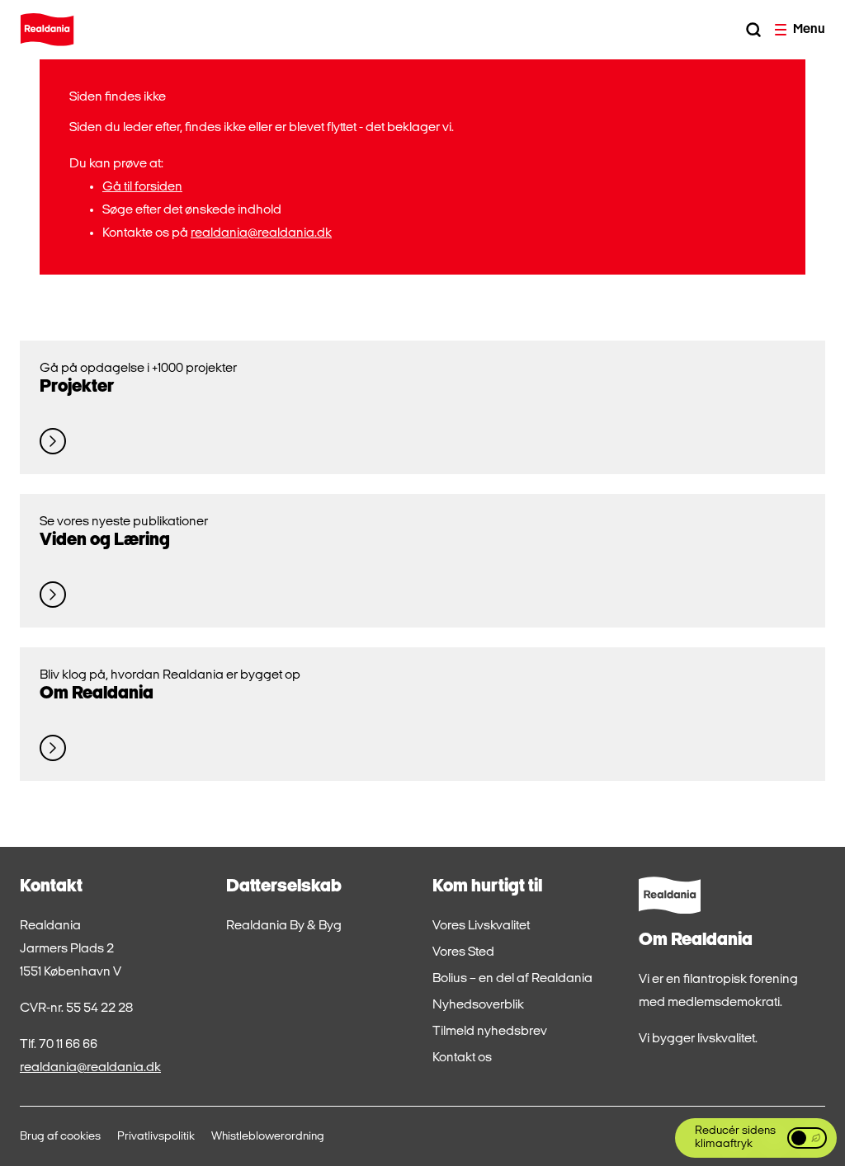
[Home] (47, 29)
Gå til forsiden (142, 187)
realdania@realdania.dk (261, 233)
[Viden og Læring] (53, 594)
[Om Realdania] (53, 748)
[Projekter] (53, 441)
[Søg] (753, 29)
